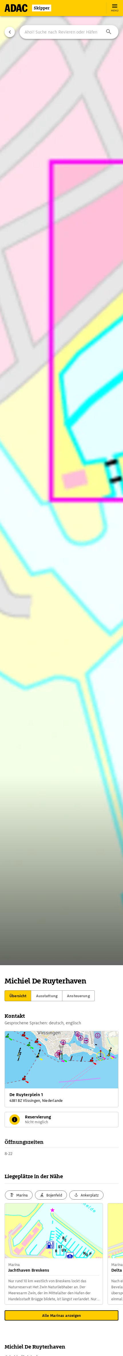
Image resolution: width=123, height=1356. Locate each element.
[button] (108, 32)
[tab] (18, 995)
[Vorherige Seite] (10, 32)
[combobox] (68, 32)
